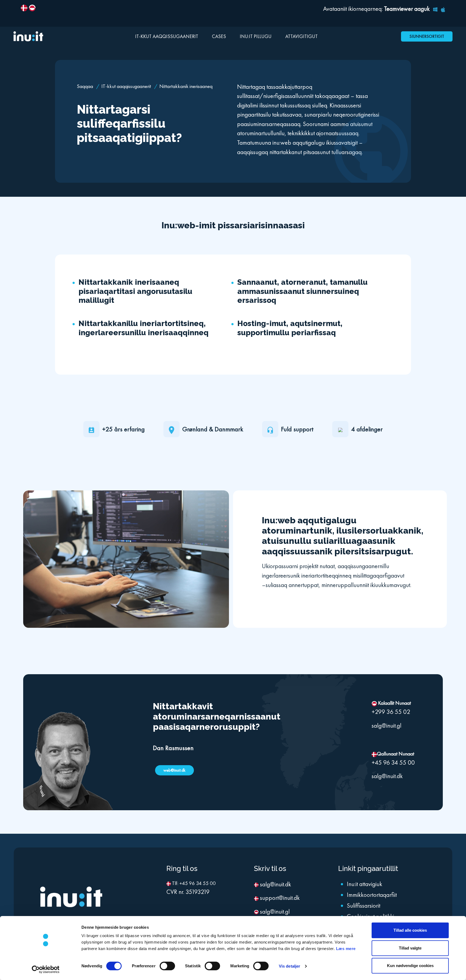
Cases (219, 36)
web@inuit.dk (174, 770)
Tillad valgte (410, 948)
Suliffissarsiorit (363, 905)
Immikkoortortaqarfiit (372, 895)
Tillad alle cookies (410, 930)
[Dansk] (24, 7)
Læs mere (346, 948)
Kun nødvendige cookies (410, 965)
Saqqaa (85, 86)
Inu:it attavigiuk (364, 884)
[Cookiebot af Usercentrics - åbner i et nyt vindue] (45, 969)
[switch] (167, 966)
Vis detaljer (289, 966)
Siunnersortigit (426, 36)
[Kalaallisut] (32, 7)
